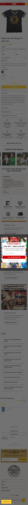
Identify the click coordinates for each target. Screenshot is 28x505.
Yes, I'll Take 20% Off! (14, 257)
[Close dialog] (25, 238)
